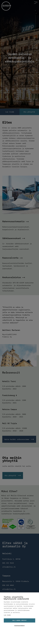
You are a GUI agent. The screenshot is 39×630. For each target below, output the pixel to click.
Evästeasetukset (19, 625)
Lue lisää (7, 615)
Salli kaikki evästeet (19, 620)
